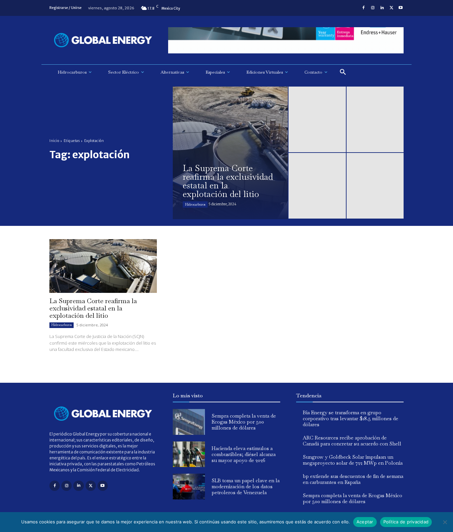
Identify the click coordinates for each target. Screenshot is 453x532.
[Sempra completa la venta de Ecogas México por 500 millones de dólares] (189, 422)
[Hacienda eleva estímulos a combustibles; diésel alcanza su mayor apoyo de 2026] (189, 454)
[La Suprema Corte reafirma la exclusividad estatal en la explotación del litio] (230, 153)
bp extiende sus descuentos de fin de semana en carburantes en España (353, 479)
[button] (343, 72)
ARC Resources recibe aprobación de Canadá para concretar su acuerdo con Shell (352, 440)
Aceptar (364, 521)
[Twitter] (391, 8)
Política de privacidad (406, 521)
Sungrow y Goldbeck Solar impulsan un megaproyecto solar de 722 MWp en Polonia (353, 460)
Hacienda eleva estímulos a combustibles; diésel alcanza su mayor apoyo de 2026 (244, 454)
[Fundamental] (286, 40)
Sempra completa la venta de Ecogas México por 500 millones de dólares (244, 422)
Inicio (54, 141)
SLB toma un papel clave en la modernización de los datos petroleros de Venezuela (246, 486)
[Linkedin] (382, 8)
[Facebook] (363, 8)
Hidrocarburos (195, 204)
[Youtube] (401, 8)
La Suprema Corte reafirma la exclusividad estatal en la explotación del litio (93, 308)
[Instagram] (373, 8)
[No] (444, 522)
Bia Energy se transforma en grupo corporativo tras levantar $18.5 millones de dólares (350, 418)
